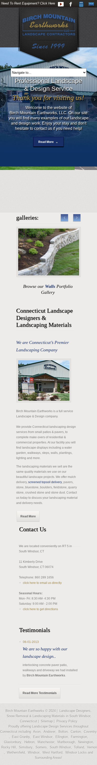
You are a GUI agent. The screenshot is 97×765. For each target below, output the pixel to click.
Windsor (34, 752)
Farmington (79, 737)
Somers (41, 747)
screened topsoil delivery (45, 482)
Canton (76, 731)
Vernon (92, 747)
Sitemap (47, 721)
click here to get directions (40, 609)
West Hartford (52, 752)
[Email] (91, 4)
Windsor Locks (76, 752)
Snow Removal (17, 716)
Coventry (90, 731)
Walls (50, 286)
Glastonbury (12, 742)
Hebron (29, 742)
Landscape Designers (75, 711)
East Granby (21, 737)
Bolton (63, 731)
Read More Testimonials (40, 693)
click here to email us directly (42, 583)
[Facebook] (71, 4)
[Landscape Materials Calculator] (81, 4)
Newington (85, 742)
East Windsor (42, 737)
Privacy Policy (66, 721)
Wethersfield (16, 752)
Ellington (61, 737)
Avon (37, 731)
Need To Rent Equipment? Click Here (28, 3)
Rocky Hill (8, 747)
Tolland (79, 747)
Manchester (46, 742)
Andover (49, 731)
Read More (46, 142)
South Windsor (60, 747)
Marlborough (66, 742)
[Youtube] (60, 4)
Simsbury (26, 747)
